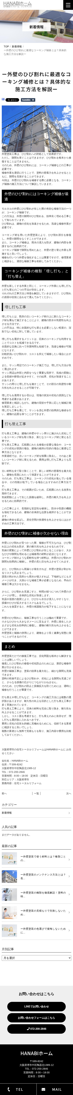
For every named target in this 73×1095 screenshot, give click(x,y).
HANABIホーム (36, 1053)
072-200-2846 (38, 1028)
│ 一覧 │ (36, 793)
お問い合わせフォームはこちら (36, 1017)
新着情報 (17, 46)
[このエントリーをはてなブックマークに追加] (3, 99)
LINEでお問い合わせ (36, 1006)
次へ (68, 793)
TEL (19, 1089)
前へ (4, 793)
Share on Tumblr (28, 100)
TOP (6, 46)
